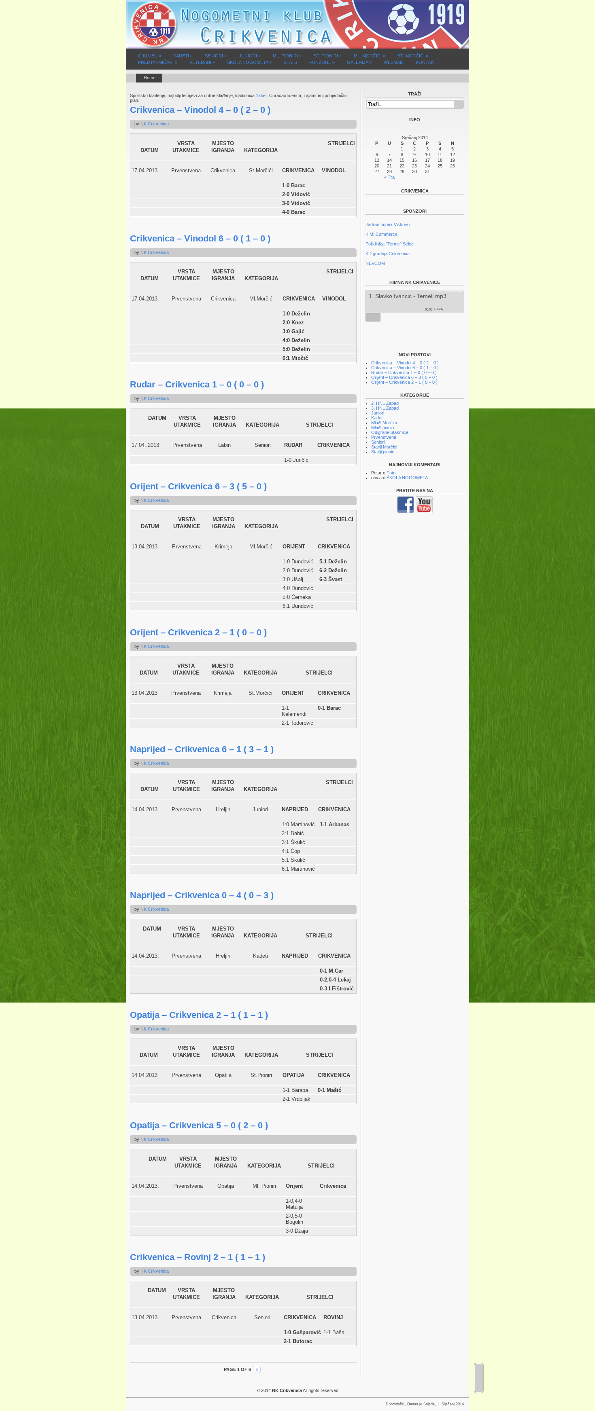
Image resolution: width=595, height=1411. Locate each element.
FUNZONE (322, 62)
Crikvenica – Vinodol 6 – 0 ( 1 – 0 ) (200, 238)
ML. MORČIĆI (369, 55)
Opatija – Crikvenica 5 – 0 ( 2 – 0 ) (199, 1125)
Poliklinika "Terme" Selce (390, 242)
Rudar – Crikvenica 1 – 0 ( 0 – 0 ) (197, 384)
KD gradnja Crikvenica (388, 252)
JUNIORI (250, 55)
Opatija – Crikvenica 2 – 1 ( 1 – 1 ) (199, 1015)
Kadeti (377, 417)
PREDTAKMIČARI (157, 62)
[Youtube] (424, 511)
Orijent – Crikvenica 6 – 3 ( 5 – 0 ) (198, 486)
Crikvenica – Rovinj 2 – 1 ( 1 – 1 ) (197, 1257)
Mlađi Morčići (384, 422)
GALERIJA (359, 62)
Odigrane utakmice (389, 432)
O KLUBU (149, 55)
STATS (290, 62)
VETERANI (202, 62)
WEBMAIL (394, 62)
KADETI (183, 55)
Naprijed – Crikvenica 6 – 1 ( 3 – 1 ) (202, 749)
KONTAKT (426, 62)
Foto (391, 472)
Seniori (378, 442)
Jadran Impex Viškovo (388, 223)
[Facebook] (405, 511)
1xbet (261, 95)
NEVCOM (375, 262)
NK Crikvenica (154, 123)
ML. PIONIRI (287, 55)
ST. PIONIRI (328, 55)
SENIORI (216, 55)
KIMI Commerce (381, 233)
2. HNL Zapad (385, 403)
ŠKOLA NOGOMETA (249, 62)
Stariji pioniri (382, 451)
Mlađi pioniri (382, 427)
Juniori (377, 412)
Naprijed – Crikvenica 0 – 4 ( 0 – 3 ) (202, 895)
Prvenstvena (383, 437)
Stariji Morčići (384, 446)
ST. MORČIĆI (412, 55)
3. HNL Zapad (385, 408)
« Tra (389, 177)
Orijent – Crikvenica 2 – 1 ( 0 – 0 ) (198, 632)
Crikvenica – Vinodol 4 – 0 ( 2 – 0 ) (200, 110)
